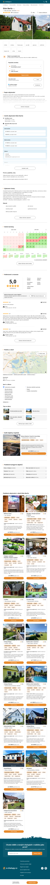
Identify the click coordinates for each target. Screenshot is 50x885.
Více (27, 448)
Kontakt (22, 875)
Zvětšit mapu (42, 353)
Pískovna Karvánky (8, 390)
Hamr (34, 417)
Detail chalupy (14, 578)
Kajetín (6, 812)
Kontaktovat (37, 85)
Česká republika (12, 4)
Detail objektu (36, 534)
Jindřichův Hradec (32, 727)
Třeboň (29, 516)
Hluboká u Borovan (8, 685)
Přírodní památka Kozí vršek (16, 411)
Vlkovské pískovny (8, 389)
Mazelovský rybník (8, 392)
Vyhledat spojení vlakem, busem (20, 374)
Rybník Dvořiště (8, 394)
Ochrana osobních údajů (25, 864)
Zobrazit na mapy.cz (31, 374)
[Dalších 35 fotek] (13, 632)
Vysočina (10, 727)
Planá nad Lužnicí (31, 601)
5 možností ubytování (17, 778)
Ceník (38, 79)
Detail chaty (13, 534)
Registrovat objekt (24, 867)
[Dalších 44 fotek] (36, 758)
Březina (6, 770)
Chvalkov (6, 727)
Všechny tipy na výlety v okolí (25, 423)
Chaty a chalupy (26, 4)
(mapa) (18, 10)
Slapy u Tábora (30, 643)
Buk (28, 727)
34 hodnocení (15, 12)
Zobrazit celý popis (25, 106)
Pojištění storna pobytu (25, 872)
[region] (25, 362)
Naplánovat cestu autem (8, 374)
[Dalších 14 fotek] (13, 546)
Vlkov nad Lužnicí (34, 4)
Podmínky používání (24, 861)
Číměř (31, 557)
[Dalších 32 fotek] (36, 546)
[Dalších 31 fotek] (36, 716)
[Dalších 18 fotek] (13, 674)
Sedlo (29, 557)
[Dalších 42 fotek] (11, 445)
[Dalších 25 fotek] (36, 589)
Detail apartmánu (34, 453)
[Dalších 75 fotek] (36, 503)
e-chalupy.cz (5, 4)
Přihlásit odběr (37, 853)
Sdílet (33, 12)
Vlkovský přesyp (36, 411)
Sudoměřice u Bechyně (32, 685)
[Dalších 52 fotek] (13, 589)
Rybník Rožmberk (8, 399)
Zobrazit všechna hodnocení (25, 340)
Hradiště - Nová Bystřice (32, 390)
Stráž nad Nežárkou (31, 770)
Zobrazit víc (5, 402)
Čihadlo (28, 389)
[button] (25, 360)
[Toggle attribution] (45, 372)
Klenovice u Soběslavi (9, 558)
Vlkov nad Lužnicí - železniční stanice (16, 417)
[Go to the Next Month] (46, 229)
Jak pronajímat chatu (25, 869)
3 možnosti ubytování (39, 524)
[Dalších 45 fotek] (13, 716)
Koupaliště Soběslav (9, 397)
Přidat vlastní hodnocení (38, 296)
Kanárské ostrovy (25, 437)
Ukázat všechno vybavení (25, 217)
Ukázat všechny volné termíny (25, 263)
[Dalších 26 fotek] (36, 674)
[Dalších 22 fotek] (13, 503)
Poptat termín (25, 75)
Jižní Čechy (19, 4)
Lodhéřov (6, 643)
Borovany (14, 685)
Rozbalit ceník (25, 168)
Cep (5, 515)
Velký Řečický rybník (9, 396)
